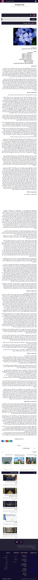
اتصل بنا (15, 556)
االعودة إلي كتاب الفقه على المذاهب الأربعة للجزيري (23, 63)
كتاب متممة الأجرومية (33, 564)
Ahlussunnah (5, 557)
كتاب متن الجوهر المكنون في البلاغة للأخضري (11, 522)
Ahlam (6, 555)
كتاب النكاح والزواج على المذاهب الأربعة (23, 569)
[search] (2, 1)
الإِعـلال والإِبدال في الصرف (24, 556)
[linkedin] (5, 579)
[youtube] (3, 579)
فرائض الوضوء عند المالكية (27, 55)
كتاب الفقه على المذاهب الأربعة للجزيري (29, 48)
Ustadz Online (34, 465)
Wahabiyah (6, 569)
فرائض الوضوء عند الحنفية (27, 53)
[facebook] (10, 579)
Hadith (6, 562)
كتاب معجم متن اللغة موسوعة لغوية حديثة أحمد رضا (10, 509)
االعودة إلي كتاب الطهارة (28, 60)
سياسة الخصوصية (15, 559)
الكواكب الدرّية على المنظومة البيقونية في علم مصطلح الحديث (33, 568)
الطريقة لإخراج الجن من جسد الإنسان (24, 560)
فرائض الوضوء (30, 52)
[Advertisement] (18, 10)
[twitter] (8, 579)
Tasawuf (6, 567)
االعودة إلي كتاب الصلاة (28, 61)
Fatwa (7, 559)
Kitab (7, 564)
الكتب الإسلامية (19, 5)
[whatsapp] (7, 579)
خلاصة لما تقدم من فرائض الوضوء (25, 59)
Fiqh (7, 560)
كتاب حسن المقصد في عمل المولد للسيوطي (10, 534)
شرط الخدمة (15, 561)
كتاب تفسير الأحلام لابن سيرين (24, 574)
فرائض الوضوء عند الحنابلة (27, 57)
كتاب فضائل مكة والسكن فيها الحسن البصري (11, 482)
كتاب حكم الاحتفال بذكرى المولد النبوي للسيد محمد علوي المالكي (11, 495)
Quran (6, 565)
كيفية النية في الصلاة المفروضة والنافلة (23, 565)
